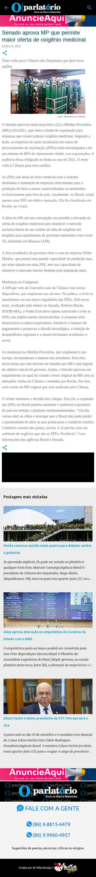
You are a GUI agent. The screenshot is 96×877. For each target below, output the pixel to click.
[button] (4, 53)
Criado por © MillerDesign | (36, 867)
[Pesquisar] (89, 7)
